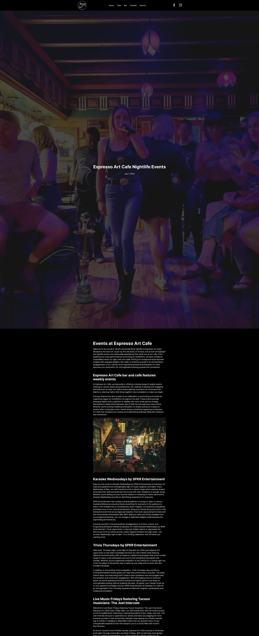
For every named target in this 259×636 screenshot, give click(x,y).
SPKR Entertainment (143, 484)
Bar (125, 5)
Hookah (133, 5)
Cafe (119, 5)
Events (143, 5)
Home (111, 5)
